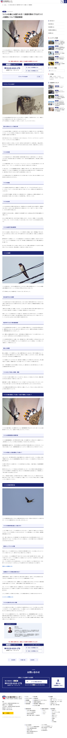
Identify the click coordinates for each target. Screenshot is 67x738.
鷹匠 (51, 76)
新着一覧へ (23, 660)
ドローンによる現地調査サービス (47, 726)
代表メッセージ (53, 698)
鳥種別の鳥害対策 (37, 702)
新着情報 (27, 700)
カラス (56, 77)
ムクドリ (52, 79)
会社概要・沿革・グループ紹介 (56, 701)
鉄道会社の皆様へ (30, 733)
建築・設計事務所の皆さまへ (32, 731)
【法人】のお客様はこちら (33, 67)
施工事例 (35, 696)
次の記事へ (32, 660)
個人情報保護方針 (44, 730)
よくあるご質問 (37, 705)
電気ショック (54, 715)
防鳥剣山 (53, 713)
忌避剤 (53, 718)
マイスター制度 (44, 728)
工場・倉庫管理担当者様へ (32, 728)
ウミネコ (52, 77)
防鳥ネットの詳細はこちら (7, 566)
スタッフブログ (29, 698)
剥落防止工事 (29, 729)
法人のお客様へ (29, 725)
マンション (62, 77)
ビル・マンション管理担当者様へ (33, 726)
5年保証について (53, 703)
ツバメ (59, 76)
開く (39, 76)
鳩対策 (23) (50, 33)
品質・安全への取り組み (55, 704)
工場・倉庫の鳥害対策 (31, 710)
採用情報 (7, 713)
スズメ (55, 76)
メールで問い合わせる (36, 681)
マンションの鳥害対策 (31, 712)
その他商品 (54, 721)
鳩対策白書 (28, 703)
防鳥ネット (54, 710)
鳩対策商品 (53, 708)
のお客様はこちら (58, 684)
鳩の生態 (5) (51, 24)
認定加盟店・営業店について (39, 703)
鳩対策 (4, 11)
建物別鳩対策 (28, 708)
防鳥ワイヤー (54, 716)
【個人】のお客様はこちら (33, 70)
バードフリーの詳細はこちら (7, 596)
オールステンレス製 (56, 712)
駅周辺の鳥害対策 (30, 713)
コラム (5, 4)
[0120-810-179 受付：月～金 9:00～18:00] (62, 1)
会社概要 (51, 696)
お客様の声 (36, 698)
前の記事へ (13, 660)
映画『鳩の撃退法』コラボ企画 (47, 727)
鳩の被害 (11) (51, 27)
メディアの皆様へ (44, 724)
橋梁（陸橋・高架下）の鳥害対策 (33, 715)
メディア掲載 (28, 702)
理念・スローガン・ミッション (56, 700)
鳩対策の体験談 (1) (52, 30)
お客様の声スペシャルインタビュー (40, 700)
